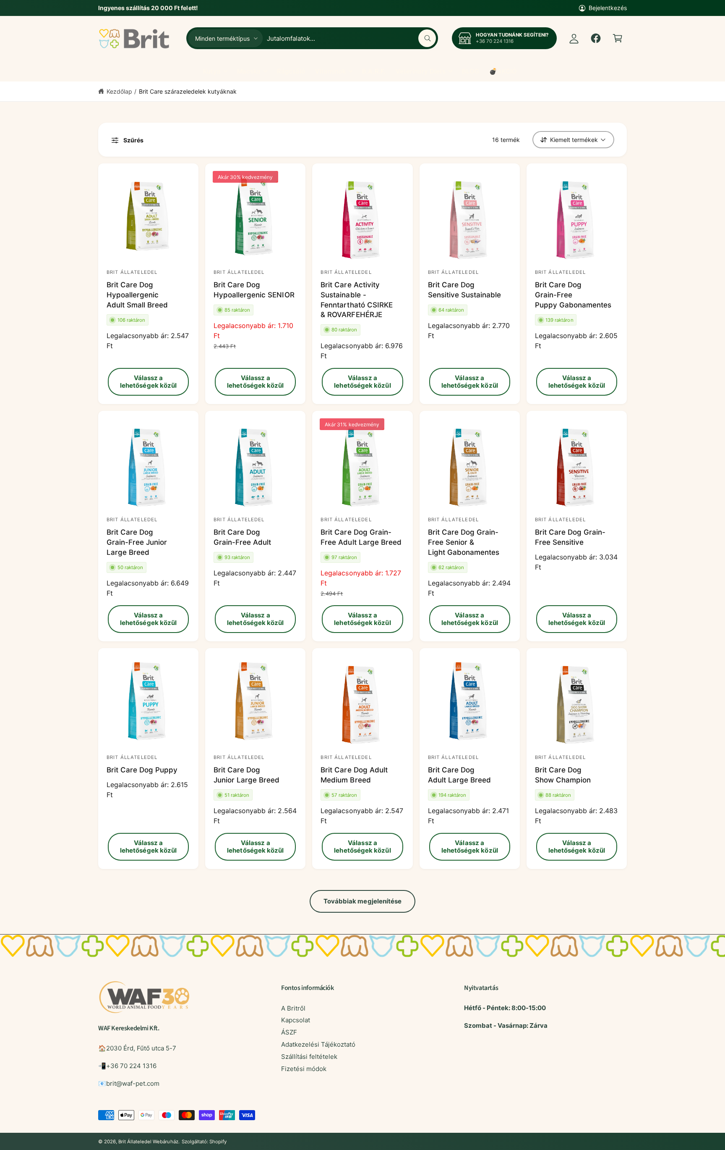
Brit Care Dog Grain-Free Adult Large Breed (361, 537)
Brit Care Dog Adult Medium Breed (354, 775)
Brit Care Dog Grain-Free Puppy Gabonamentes (573, 295)
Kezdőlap (119, 91)
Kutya (212, 71)
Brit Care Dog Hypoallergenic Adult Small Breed (137, 295)
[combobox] (351, 38)
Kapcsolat (295, 1020)
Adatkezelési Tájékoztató (318, 1044)
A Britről (293, 1008)
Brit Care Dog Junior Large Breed (246, 775)
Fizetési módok (303, 1069)
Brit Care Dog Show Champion (563, 775)
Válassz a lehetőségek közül (148, 381)
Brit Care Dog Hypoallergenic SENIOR (254, 290)
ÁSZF (289, 1032)
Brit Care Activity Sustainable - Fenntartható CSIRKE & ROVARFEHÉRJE (356, 300)
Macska (249, 71)
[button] (618, 38)
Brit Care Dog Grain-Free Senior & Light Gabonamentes (463, 542)
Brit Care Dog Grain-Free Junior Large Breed (137, 542)
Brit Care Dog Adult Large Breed (459, 775)
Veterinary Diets (421, 71)
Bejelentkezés (608, 7)
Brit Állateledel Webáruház (148, 1142)
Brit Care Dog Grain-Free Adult (242, 537)
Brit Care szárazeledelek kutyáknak (188, 91)
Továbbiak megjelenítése (362, 901)
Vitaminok (330, 71)
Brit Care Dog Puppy (142, 770)
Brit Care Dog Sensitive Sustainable (464, 290)
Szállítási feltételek (309, 1057)
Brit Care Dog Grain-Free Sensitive (570, 537)
